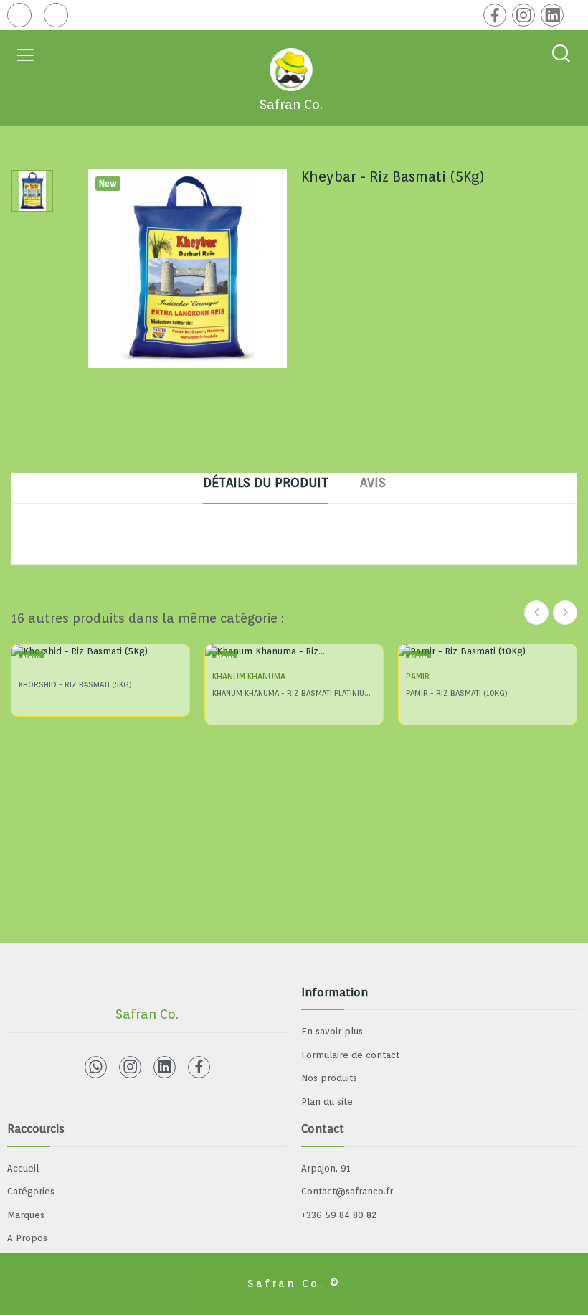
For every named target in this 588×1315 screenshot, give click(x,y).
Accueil (23, 1168)
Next (565, 612)
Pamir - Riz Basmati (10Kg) (457, 693)
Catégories (30, 1191)
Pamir (418, 676)
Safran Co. (291, 104)
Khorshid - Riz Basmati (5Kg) (75, 684)
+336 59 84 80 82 (338, 1215)
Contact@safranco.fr (347, 1191)
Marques (25, 1215)
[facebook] (494, 15)
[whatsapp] (96, 1067)
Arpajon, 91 (326, 1168)
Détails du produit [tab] (265, 482)
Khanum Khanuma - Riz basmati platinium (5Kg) (294, 693)
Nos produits (329, 1078)
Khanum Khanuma (248, 676)
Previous (536, 612)
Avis (373, 482)
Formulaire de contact (350, 1055)
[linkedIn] (552, 15)
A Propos (27, 1237)
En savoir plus (332, 1031)
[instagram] (523, 15)
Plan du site (327, 1101)
